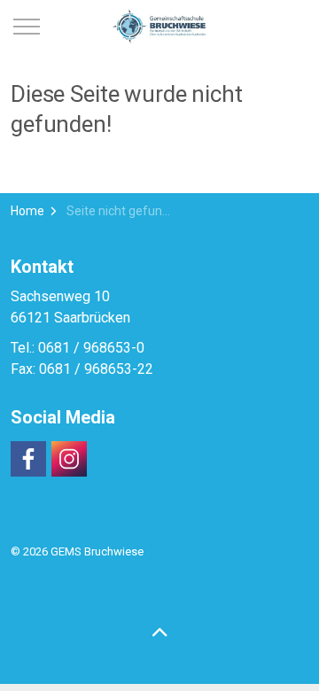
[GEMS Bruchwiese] (160, 26)
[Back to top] (159, 633)
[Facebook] (28, 459)
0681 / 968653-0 (91, 347)
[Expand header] (26, 26)
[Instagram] (69, 459)
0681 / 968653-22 (96, 369)
